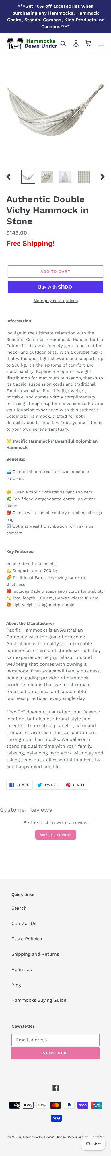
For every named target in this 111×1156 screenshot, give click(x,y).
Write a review (55, 834)
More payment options (56, 300)
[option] (28, 176)
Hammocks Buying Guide (38, 1000)
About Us (21, 969)
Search (19, 908)
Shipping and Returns (35, 954)
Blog (16, 985)
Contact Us (23, 923)
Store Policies (26, 938)
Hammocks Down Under (44, 1137)
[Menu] (101, 43)
